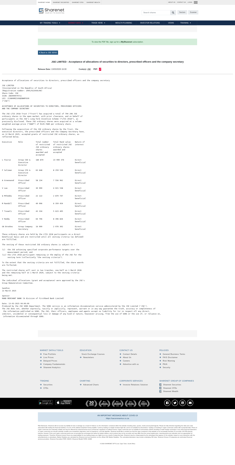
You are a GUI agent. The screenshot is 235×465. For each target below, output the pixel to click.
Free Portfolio (49, 354)
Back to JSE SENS (48, 52)
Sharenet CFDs (78, 2)
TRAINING (184, 23)
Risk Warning (169, 361)
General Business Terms (174, 354)
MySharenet (126, 42)
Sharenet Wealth (170, 391)
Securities (48, 385)
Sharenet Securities (172, 385)
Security (166, 367)
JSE (89, 69)
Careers (126, 361)
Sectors (182, 12)
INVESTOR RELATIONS (150, 23)
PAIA (165, 364)
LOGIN (190, 2)
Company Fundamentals (54, 364)
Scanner (193, 12)
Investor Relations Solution (135, 385)
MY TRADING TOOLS (49, 23)
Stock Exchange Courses (93, 354)
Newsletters (88, 357)
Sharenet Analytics (52, 367)
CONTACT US (181, 2)
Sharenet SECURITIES (61, 2)
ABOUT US (171, 2)
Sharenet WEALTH (93, 2)
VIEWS (171, 23)
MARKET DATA (74, 23)
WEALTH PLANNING (123, 23)
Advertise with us (131, 364)
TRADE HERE (97, 23)
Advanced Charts (91, 385)
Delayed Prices (50, 361)
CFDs (45, 388)
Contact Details (130, 354)
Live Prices (48, 357)
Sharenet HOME (44, 2)
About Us (127, 357)
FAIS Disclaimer (170, 357)
